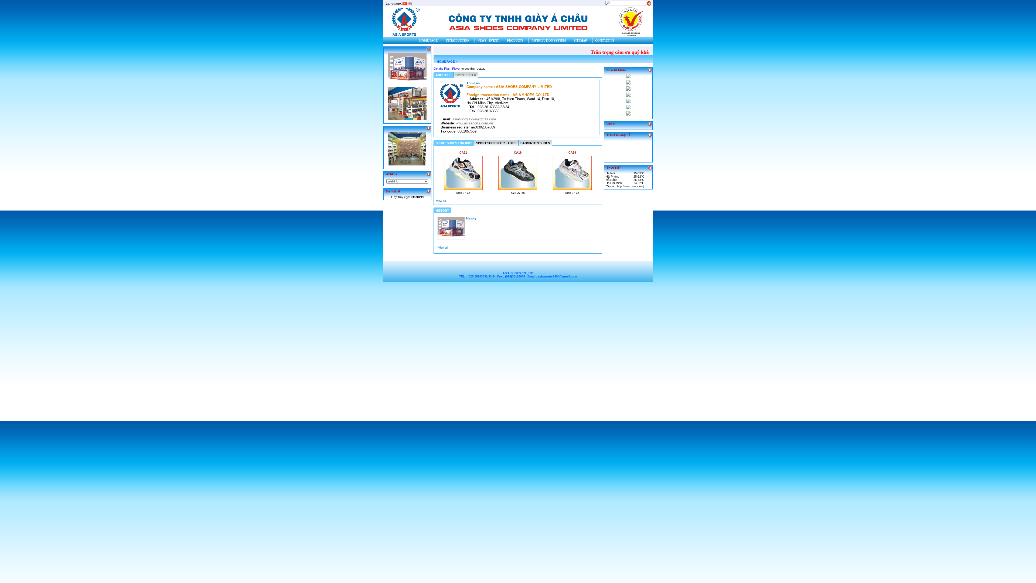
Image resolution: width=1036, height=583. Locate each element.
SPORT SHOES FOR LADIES (496, 143)
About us (473, 83)
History (471, 218)
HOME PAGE (446, 61)
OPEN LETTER (465, 75)
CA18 (572, 152)
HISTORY (442, 210)
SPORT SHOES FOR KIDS (454, 143)
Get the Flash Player (447, 68)
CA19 (518, 152)
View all (441, 200)
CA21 (463, 152)
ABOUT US (443, 75)
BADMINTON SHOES (535, 143)
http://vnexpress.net (630, 186)
